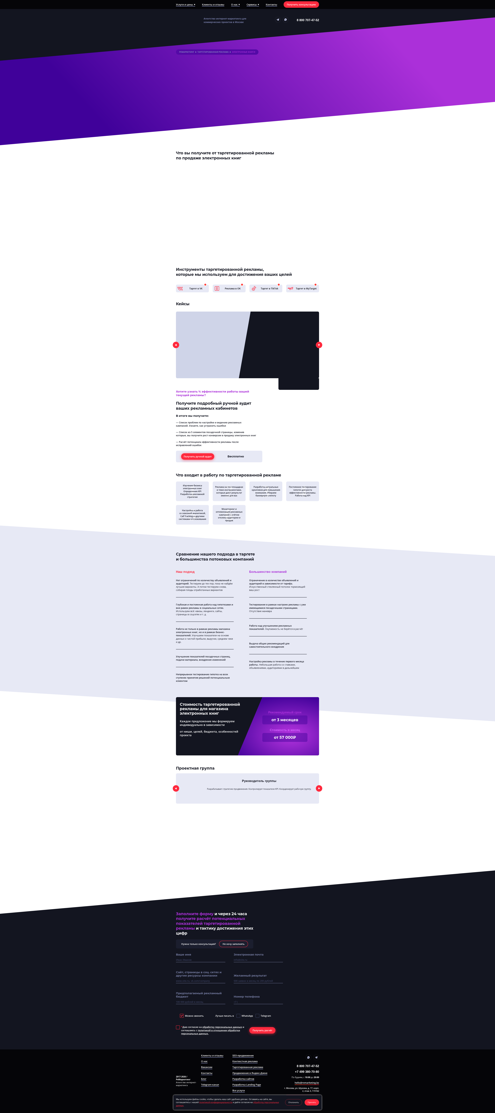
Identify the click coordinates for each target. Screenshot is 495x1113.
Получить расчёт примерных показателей (203, 126)
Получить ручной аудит (198, 456)
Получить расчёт (262, 1030)
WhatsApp (247, 1015)
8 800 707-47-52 (308, 20)
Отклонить (293, 1102)
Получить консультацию (301, 4)
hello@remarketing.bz (307, 1082)
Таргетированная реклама (213, 52)
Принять (312, 1102)
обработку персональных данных (222, 1027)
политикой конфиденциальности (215, 1102)
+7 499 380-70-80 (307, 1071)
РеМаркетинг (186, 52)
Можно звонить (194, 1015)
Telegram (266, 1015)
